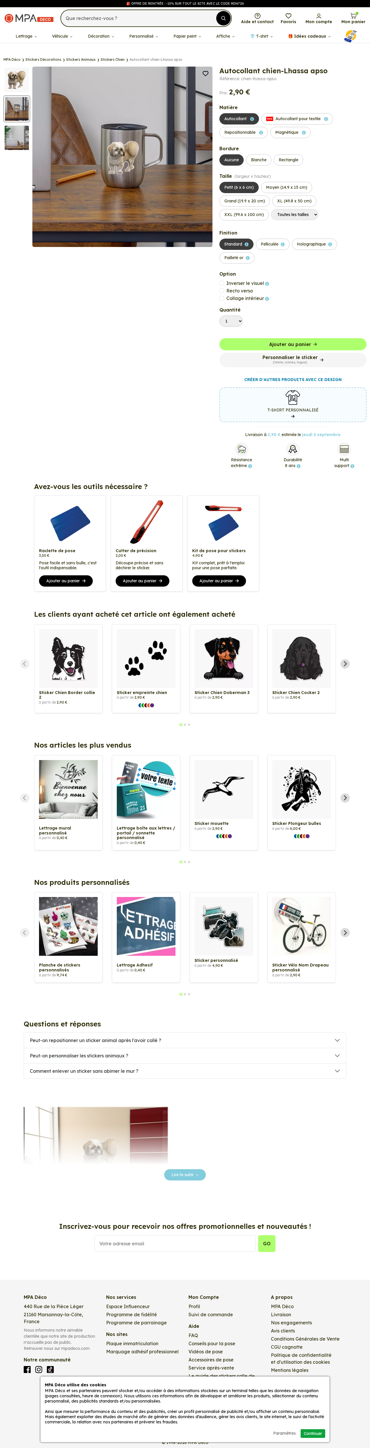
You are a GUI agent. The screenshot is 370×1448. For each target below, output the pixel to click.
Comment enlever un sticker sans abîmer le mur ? (84, 1071)
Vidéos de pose (205, 1351)
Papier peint (185, 36)
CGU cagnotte (287, 1347)
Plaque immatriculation (132, 1343)
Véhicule (60, 36)
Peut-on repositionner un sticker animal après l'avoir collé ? (95, 1040)
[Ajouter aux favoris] (205, 72)
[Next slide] (345, 664)
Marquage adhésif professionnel (142, 1351)
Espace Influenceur (128, 1306)
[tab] (180, 724)
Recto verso (239, 291)
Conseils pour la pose (211, 1343)
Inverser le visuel (245, 283)
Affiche (223, 36)
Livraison (281, 1314)
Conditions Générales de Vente (305, 1339)
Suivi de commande (210, 1314)
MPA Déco (282, 1306)
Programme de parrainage (136, 1323)
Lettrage (25, 36)
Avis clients (283, 1331)
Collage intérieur (245, 298)
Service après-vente (211, 1368)
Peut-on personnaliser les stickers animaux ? (79, 1056)
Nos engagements (291, 1323)
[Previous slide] (24, 664)
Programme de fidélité (131, 1314)
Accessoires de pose (211, 1360)
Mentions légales (289, 1370)
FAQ (193, 1335)
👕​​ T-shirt (259, 36)
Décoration (99, 36)
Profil (194, 1306)
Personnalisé (142, 36)
